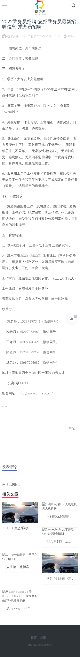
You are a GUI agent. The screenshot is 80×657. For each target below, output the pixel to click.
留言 (34, 637)
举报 (72, 428)
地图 (43, 637)
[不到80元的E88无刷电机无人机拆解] (60, 506)
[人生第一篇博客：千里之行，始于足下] (20, 557)
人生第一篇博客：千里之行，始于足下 (34, 567)
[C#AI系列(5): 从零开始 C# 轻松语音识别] (60, 531)
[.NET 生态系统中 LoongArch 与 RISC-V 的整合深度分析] (20, 512)
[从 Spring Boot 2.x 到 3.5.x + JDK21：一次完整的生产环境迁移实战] (20, 596)
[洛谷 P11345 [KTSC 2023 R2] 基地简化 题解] (60, 562)
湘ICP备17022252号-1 (40, 645)
